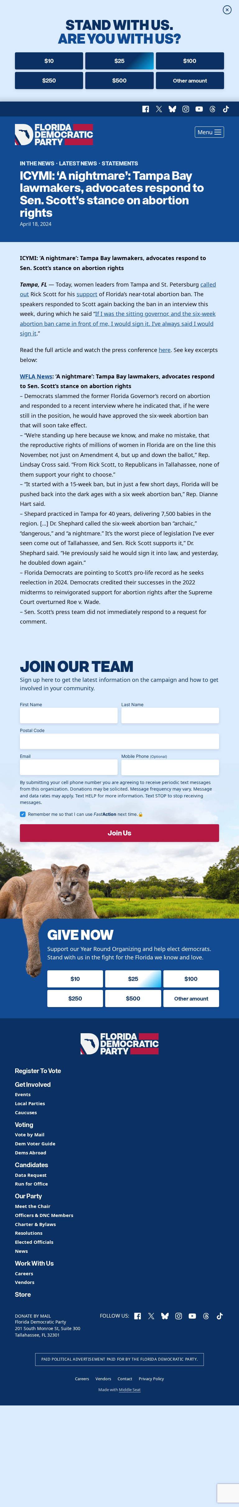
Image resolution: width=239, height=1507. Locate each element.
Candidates (31, 1165)
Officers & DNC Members (44, 1215)
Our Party (28, 1196)
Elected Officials (34, 1242)
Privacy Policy (151, 1378)
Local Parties (30, 1103)
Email (25, 756)
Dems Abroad (30, 1153)
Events (22, 1094)
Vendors (24, 1282)
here (165, 350)
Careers (24, 1273)
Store (23, 1295)
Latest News (78, 163)
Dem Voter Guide (35, 1144)
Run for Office (31, 1184)
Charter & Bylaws (35, 1224)
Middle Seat (130, 1389)
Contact (125, 1378)
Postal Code (32, 730)
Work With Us (34, 1263)
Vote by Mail (30, 1135)
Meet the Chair (32, 1206)
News (21, 1251)
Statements (120, 163)
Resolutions (28, 1233)
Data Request (31, 1175)
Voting (24, 1125)
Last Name (132, 704)
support (87, 294)
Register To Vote (38, 1071)
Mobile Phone (144, 756)
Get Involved (33, 1085)
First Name (31, 704)
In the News (37, 163)
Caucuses (26, 1112)
